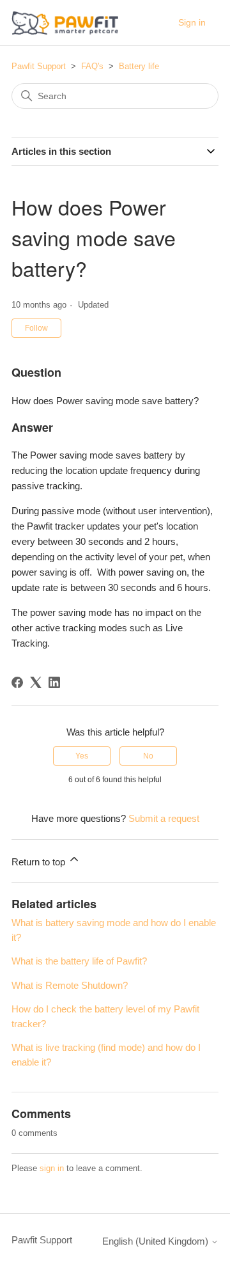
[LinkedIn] (54, 682)
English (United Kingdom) (156, 1241)
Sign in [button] (192, 22)
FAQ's (92, 66)
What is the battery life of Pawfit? (79, 961)
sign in (52, 1168)
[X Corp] (36, 682)
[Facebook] (17, 682)
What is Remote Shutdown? (70, 985)
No (148, 756)
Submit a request (163, 818)
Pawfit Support (39, 66)
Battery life (139, 66)
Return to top (40, 861)
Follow (36, 328)
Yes (81, 756)
